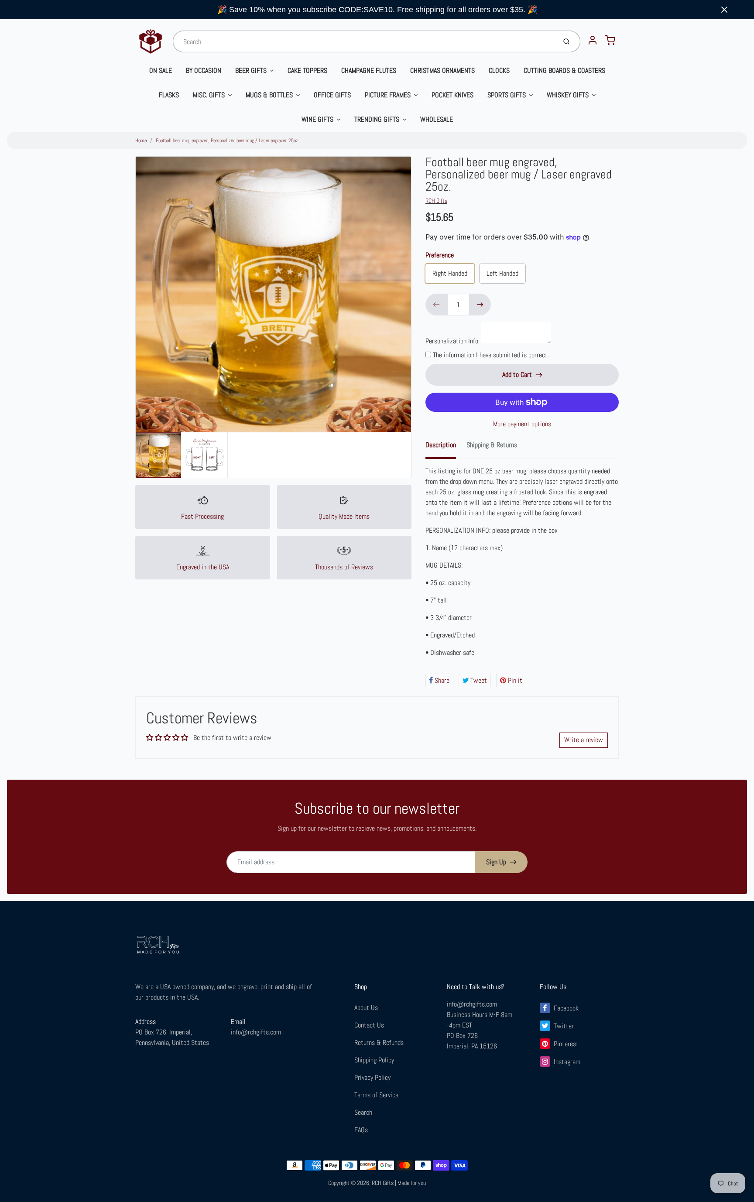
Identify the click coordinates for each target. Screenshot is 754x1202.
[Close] (724, 9)
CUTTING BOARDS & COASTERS (564, 70)
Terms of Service (376, 1094)
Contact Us (369, 1025)
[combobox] (364, 41)
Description (440, 444)
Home (141, 140)
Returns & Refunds (379, 1042)
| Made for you (410, 1183)
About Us (366, 1007)
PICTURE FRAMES (388, 94)
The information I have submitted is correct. (491, 355)
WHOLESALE (436, 119)
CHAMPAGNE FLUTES (368, 70)
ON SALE (160, 70)
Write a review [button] (583, 739)
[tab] (445, 447)
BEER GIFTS (251, 70)
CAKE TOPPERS (307, 70)
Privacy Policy (372, 1077)
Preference (439, 255)
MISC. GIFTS (209, 94)
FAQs (361, 1129)
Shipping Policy (374, 1060)
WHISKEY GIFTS (568, 94)
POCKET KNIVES (452, 94)
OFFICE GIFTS (332, 94)
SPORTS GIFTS (506, 94)
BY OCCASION (203, 70)
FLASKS (169, 94)
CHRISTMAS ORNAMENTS (442, 70)
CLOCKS (499, 70)
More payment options (522, 423)
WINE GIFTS (317, 119)
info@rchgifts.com (256, 1032)
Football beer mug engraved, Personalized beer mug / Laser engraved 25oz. (227, 140)
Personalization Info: (452, 341)
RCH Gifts (436, 201)
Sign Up (496, 861)
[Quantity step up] (480, 304)
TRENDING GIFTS (376, 119)
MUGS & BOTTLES (269, 94)
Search (363, 1112)
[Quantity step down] (436, 304)
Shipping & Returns (491, 444)
